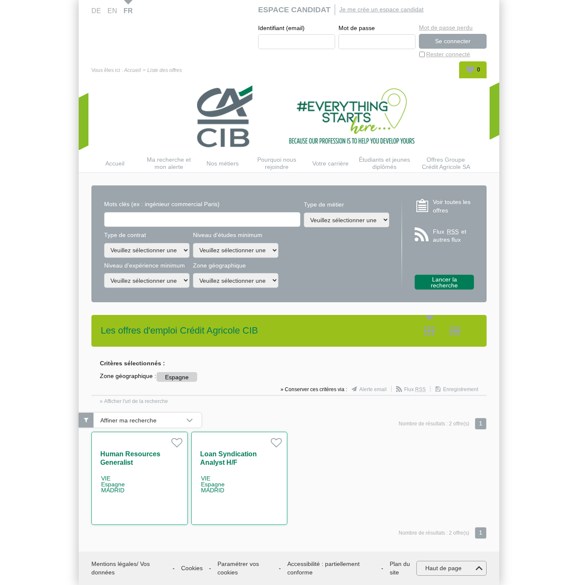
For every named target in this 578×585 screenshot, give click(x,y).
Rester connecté (448, 54)
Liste (455, 331)
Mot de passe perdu (446, 27)
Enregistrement (460, 389)
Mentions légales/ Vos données (120, 568)
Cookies (192, 568)
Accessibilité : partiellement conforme (323, 568)
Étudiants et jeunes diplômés (384, 163)
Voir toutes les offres (452, 206)
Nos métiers (222, 163)
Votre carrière (330, 163)
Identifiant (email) (281, 28)
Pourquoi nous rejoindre (276, 163)
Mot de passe (357, 28)
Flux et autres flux (449, 235)
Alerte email (373, 389)
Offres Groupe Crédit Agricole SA (446, 163)
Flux (415, 389)
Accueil (132, 70)
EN (112, 10)
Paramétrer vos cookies (238, 568)
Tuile (429, 331)
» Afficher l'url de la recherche (134, 401)
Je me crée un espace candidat (381, 9)
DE (96, 10)
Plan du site (400, 568)
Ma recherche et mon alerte (169, 163)
